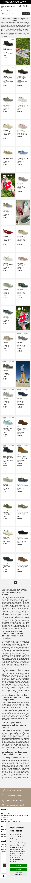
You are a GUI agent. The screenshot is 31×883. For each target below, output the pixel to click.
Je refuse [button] (18, 869)
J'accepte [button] (18, 865)
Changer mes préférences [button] (18, 873)
